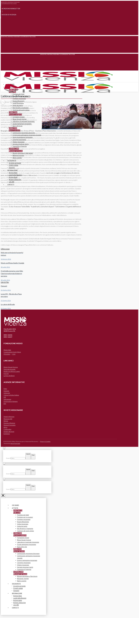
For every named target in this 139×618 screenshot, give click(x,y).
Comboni (7, 429)
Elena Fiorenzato (15, 443)
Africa (5, 427)
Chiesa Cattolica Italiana (11, 395)
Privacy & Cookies (45, 441)
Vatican (7, 399)
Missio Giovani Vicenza (11, 367)
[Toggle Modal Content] (3, 32)
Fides (5, 388)
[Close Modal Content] (4, 448)
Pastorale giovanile (9, 369)
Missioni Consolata (9, 425)
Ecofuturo (7, 433)
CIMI (13, 354)
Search (8, 458)
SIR (5, 397)
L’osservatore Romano (11, 401)
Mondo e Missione (9, 423)
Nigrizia (6, 421)
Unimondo (7, 393)
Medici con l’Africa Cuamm (12, 371)
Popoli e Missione (9, 416)
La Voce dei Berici (9, 376)
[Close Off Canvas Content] (3, 495)
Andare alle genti (9, 431)
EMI (5, 403)
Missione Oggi (8, 419)
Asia (6, 391)
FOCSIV (6, 373)
